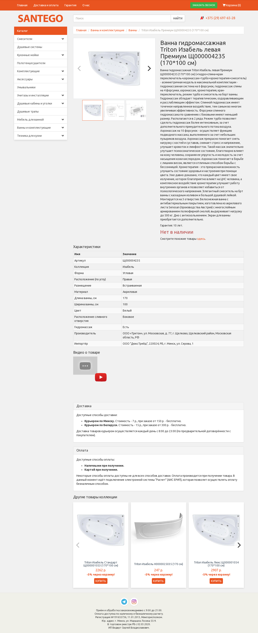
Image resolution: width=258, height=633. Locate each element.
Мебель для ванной (30, 119)
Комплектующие (28, 71)
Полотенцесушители (31, 63)
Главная (22, 5)
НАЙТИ (177, 18)
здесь (201, 238)
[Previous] (79, 68)
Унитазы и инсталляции (33, 95)
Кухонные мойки (28, 55)
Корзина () (233, 5)
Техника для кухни (29, 135)
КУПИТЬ (101, 581)
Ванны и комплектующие (34, 127)
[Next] (148, 68)
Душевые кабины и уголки (34, 103)
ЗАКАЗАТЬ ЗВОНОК (203, 5)
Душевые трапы (28, 111)
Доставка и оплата (45, 5)
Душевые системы (29, 47)
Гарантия (70, 5)
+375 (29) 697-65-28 (220, 18)
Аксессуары (25, 79)
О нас (86, 5)
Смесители (24, 39)
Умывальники (26, 87)
